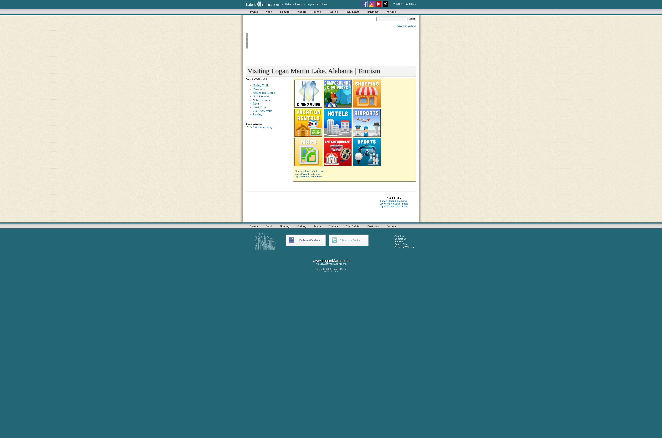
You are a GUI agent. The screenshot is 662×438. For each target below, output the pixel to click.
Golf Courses (261, 96)
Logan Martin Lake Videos (393, 206)
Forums (391, 11)
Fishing (301, 11)
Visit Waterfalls (262, 111)
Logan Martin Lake (317, 4)
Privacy (326, 271)
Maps (317, 11)
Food (269, 11)
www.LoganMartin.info (331, 261)
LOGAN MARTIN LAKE (329, 264)
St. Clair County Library (261, 127)
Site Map (399, 241)
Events (254, 11)
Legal (336, 271)
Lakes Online (340, 269)
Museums (259, 89)
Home (412, 3)
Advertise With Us (406, 26)
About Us (399, 236)
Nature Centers (262, 100)
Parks (256, 103)
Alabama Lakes (293, 4)
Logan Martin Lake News (393, 200)
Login (399, 3)
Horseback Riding (264, 92)
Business (373, 11)
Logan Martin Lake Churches (308, 176)
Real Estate (352, 11)
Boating (284, 11)
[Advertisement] (311, 41)
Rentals (333, 11)
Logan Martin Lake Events (307, 174)
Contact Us (400, 238)
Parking (257, 114)
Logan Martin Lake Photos (393, 203)
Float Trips (259, 107)
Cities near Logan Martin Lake (309, 171)
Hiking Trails (261, 85)
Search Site (400, 244)
